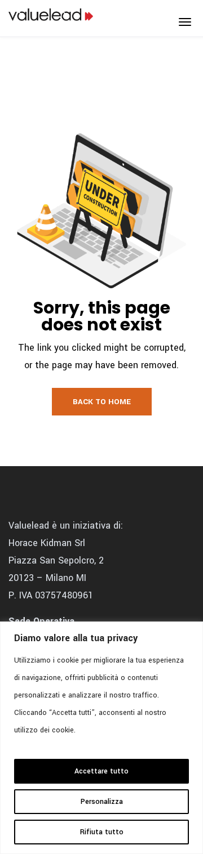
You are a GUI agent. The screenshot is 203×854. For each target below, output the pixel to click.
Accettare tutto (101, 771)
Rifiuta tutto (101, 832)
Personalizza (102, 802)
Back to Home (102, 401)
